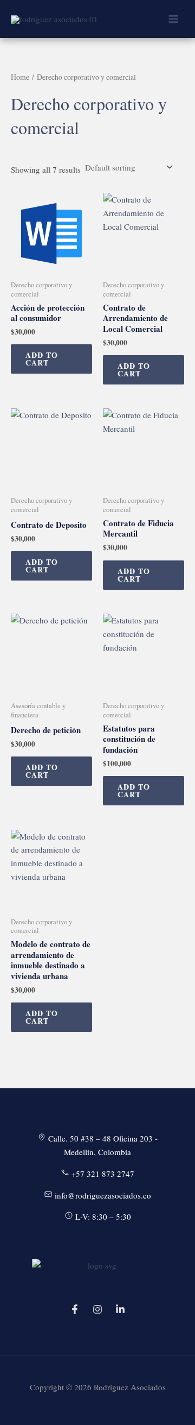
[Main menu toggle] (173, 19)
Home (20, 77)
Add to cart (41, 358)
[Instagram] (97, 1309)
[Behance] (120, 1309)
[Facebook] (75, 1309)
